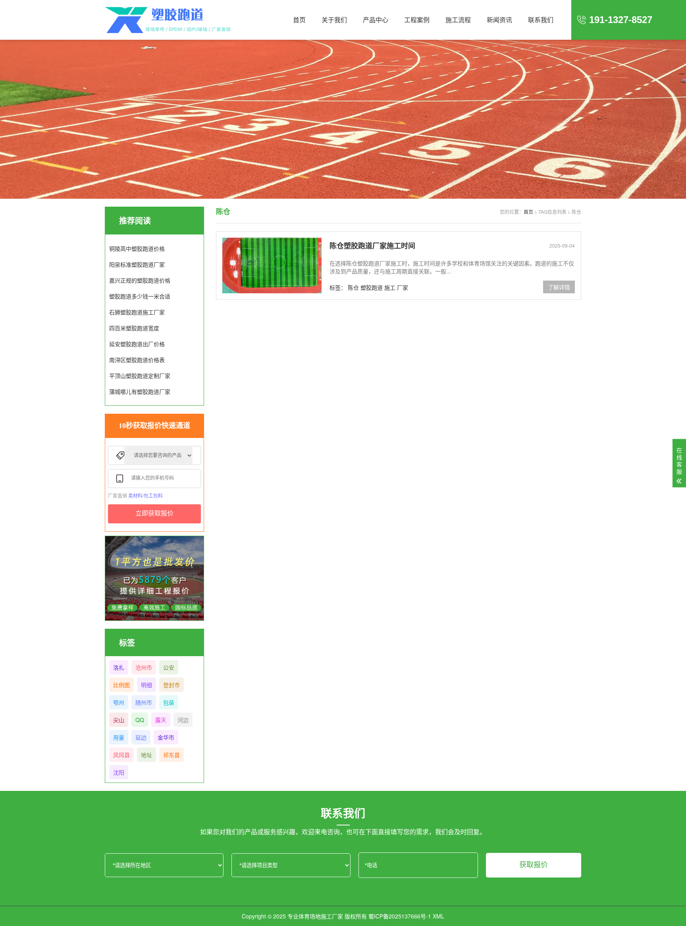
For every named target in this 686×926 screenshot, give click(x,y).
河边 (183, 720)
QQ (139, 720)
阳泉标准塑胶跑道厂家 (137, 264)
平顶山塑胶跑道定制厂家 (139, 376)
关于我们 (334, 19)
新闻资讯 (499, 19)
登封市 (171, 685)
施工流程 (458, 19)
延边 (140, 737)
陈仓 (353, 287)
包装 (168, 702)
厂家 (402, 287)
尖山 (118, 720)
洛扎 (118, 667)
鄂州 (118, 702)
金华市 (166, 737)
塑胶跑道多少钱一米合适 (139, 296)
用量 (118, 737)
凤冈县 (121, 755)
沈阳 (118, 772)
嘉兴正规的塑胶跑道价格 (139, 280)
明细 (146, 685)
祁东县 (171, 755)
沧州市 (143, 667)
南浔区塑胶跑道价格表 (137, 360)
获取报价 (533, 865)
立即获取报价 (154, 513)
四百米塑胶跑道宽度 (134, 328)
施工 (389, 287)
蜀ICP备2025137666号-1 (399, 916)
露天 (160, 720)
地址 (146, 755)
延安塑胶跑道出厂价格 (137, 344)
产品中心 (375, 19)
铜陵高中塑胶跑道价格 (137, 248)
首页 (299, 19)
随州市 (143, 702)
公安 (168, 667)
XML (438, 916)
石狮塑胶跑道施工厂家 (137, 312)
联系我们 (540, 19)
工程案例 (417, 19)
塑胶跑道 (371, 287)
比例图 (121, 685)
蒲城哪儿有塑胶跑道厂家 (139, 391)
